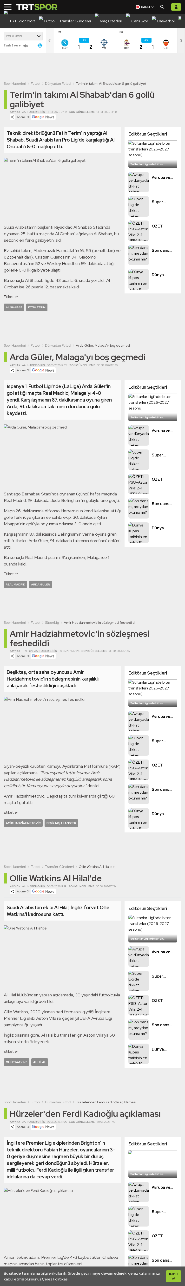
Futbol (35, 83)
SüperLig (52, 622)
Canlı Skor (11, 45)
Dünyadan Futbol (58, 83)
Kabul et (173, 1276)
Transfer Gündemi (59, 866)
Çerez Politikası (55, 1279)
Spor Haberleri (15, 83)
